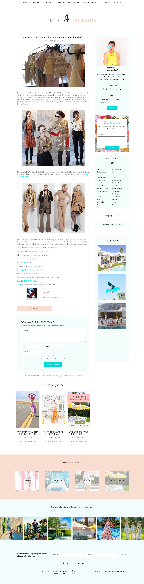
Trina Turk (100, 205)
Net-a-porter (116, 191)
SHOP (94, 2)
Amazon (99, 169)
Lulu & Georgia (117, 186)
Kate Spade (115, 183)
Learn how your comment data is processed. (67, 376)
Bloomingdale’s (102, 172)
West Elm (115, 205)
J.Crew (114, 177)
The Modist (100, 202)
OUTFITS (25, 2)
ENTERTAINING (37, 2)
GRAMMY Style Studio (30, 281)
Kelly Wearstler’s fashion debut (38, 251)
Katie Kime (100, 183)
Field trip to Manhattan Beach (26, 270)
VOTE (19, 285)
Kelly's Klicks (59, 41)
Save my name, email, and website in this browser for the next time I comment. (46, 359)
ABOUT (85, 2)
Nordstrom (100, 194)
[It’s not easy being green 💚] (59, 528)
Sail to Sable (116, 196)
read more (27, 441)
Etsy (113, 175)
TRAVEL (69, 2)
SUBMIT (111, 108)
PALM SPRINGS (48, 2)
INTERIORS (59, 2)
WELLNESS (77, 2)
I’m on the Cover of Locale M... (53, 433)
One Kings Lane (117, 194)
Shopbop (115, 199)
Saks (98, 199)
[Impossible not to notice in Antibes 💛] (11, 528)
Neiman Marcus (102, 191)
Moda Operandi (117, 188)
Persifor (99, 196)
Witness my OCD (22, 259)
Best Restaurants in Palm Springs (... (79, 433)
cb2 (113, 172)
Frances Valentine (102, 177)
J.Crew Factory (101, 180)
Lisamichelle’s (28, 255)
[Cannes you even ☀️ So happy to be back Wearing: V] (35, 528)
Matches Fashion (102, 188)
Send (18, 248)
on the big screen (36, 266)
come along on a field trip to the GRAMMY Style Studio (47, 100)
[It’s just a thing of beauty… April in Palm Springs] (84, 528)
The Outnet (115, 202)
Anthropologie (116, 169)
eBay (98, 175)
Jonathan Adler (117, 180)
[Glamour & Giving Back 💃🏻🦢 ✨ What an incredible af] (108, 528)
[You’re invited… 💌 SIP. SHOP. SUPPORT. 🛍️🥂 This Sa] (132, 528)
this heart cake (25, 263)
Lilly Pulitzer (101, 186)
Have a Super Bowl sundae (26, 277)
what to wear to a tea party (29, 274)
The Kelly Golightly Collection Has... (27, 433)
